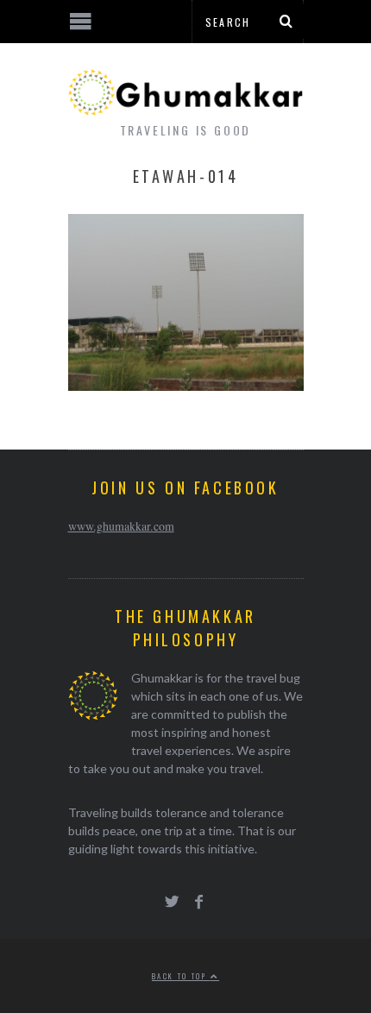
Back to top (181, 976)
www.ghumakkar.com (121, 526)
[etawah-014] (186, 385)
